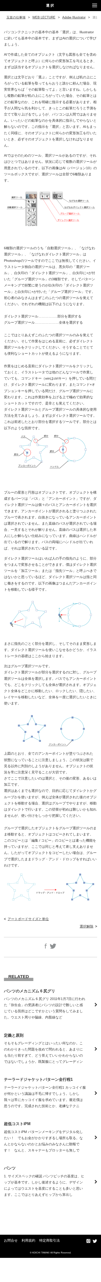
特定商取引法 (49, 1240)
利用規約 (28, 1240)
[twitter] (95, 1241)
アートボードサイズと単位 (28, 919)
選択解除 (86, 926)
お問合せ (11, 1240)
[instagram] (88, 1241)
